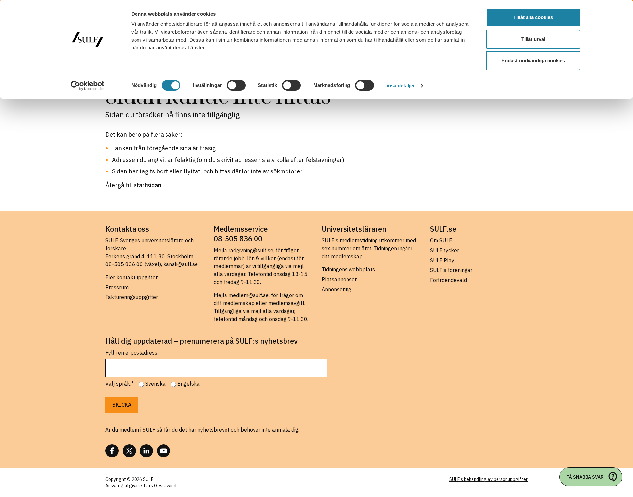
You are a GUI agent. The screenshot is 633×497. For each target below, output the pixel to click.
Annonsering (336, 289)
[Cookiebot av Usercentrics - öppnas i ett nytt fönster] (87, 86)
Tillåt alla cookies (533, 17)
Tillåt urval (533, 39)
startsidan (147, 185)
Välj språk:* (120, 383)
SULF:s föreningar (451, 270)
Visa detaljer (400, 85)
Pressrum (117, 287)
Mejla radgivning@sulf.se (243, 250)
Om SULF (441, 240)
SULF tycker (444, 250)
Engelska (188, 383)
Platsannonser (339, 279)
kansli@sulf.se (180, 264)
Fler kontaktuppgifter (132, 277)
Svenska (155, 383)
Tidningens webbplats (348, 269)
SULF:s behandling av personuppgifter (488, 479)
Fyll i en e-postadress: (132, 352)
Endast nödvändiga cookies (533, 60)
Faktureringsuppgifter (132, 297)
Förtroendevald (448, 280)
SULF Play (442, 260)
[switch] (236, 85)
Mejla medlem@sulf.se (241, 295)
